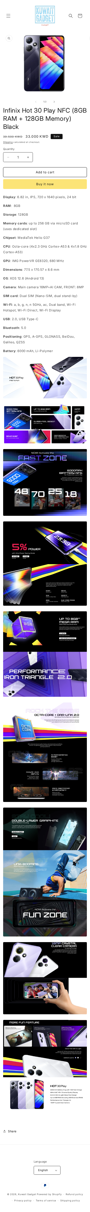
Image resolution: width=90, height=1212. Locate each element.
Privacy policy (23, 1200)
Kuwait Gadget (27, 1194)
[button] (8, 15)
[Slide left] (35, 101)
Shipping (8, 142)
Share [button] (12, 1131)
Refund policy (74, 1194)
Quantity (8, 149)
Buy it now (45, 184)
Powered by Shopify (49, 1194)
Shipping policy (70, 1200)
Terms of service (46, 1200)
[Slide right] (54, 101)
